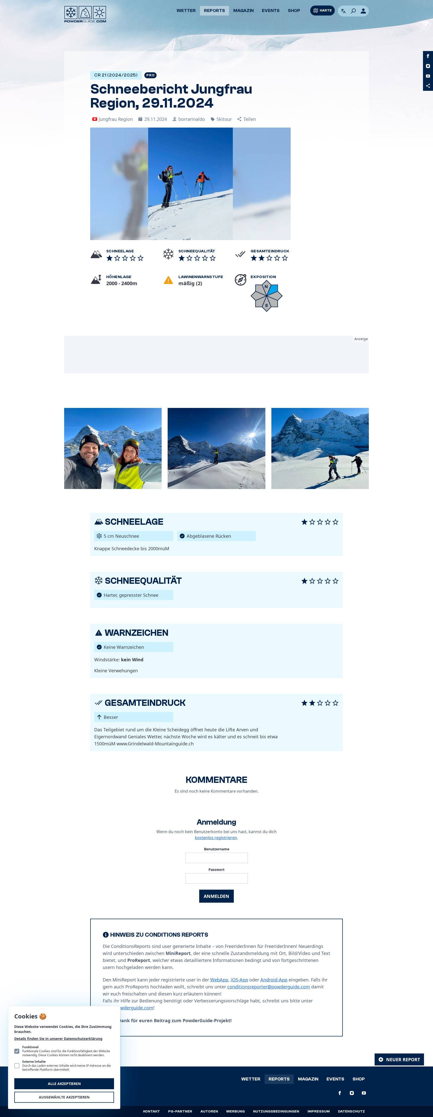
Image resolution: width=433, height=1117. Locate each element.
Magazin (243, 10)
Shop (294, 10)
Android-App (273, 980)
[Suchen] (353, 11)
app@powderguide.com (128, 1008)
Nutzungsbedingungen (276, 1111)
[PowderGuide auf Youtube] (428, 76)
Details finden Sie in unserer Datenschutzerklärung (58, 1038)
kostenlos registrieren (216, 837)
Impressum (318, 1111)
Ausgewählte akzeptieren (64, 1097)
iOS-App (239, 980)
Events (271, 10)
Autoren (209, 1111)
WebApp (219, 980)
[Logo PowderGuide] (85, 14)
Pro (150, 75)
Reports (214, 10)
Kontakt (151, 1111)
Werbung (235, 1111)
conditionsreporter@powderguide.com (268, 987)
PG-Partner (180, 1111)
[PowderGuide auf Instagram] (428, 66)
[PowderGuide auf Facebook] (428, 56)
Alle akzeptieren (64, 1083)
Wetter (186, 10)
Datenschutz (351, 1111)
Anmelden (216, 896)
